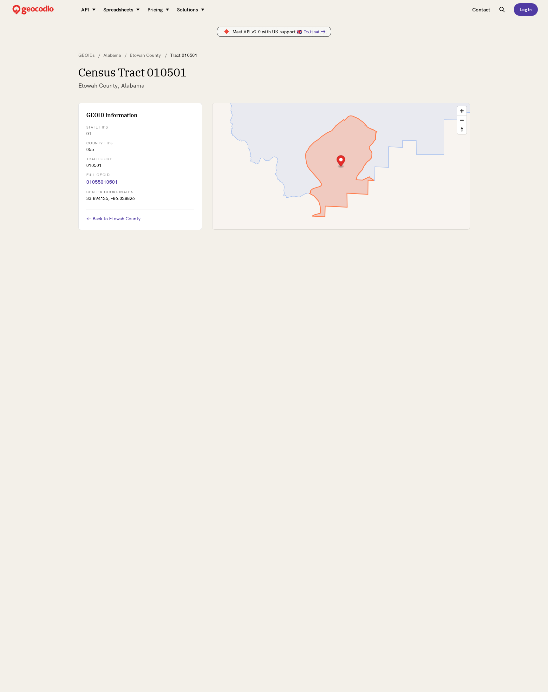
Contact (481, 9)
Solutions (187, 9)
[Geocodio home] (42, 10)
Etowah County (145, 55)
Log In (526, 9)
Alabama (112, 55)
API (85, 9)
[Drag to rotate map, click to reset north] (461, 129)
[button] (340, 161)
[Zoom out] (461, 120)
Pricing (155, 9)
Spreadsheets (118, 9)
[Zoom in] (461, 110)
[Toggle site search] (502, 9)
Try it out (311, 31)
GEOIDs (86, 55)
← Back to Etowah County (113, 218)
